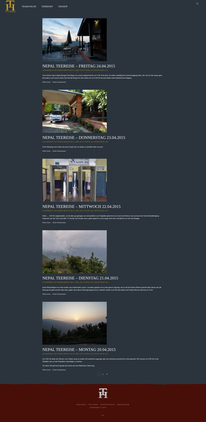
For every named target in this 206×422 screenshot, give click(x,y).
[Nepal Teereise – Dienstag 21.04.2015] (74, 251)
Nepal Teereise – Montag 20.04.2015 (79, 349)
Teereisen (47, 6)
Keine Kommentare (59, 82)
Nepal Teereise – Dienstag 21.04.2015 (80, 278)
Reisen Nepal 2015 (101, 70)
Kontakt (81, 404)
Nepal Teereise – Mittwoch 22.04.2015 (81, 206)
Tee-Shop (93, 404)
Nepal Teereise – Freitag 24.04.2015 (78, 66)
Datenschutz (108, 404)
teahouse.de (29, 6)
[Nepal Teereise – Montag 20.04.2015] (74, 323)
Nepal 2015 (89, 70)
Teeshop (62, 6)
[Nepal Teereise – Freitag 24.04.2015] (74, 39)
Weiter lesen (46, 82)
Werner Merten (63, 70)
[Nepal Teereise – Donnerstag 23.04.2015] (74, 111)
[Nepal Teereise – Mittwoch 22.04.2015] (74, 180)
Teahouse (111, 407)
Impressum (123, 404)
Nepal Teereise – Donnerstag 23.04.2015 (83, 137)
